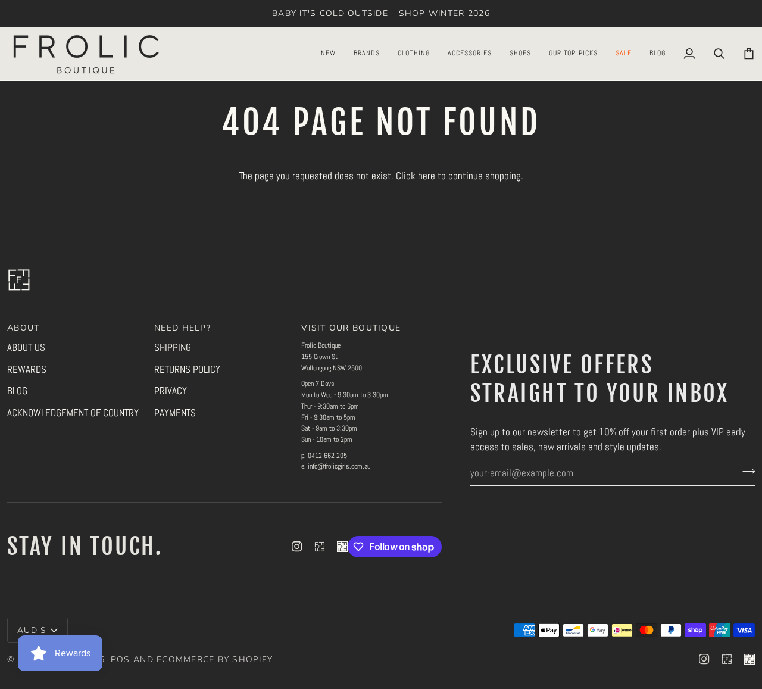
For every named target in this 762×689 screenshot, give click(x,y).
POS (120, 659)
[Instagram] (297, 546)
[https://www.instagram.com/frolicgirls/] (319, 546)
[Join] (745, 471)
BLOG (17, 390)
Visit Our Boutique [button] (351, 327)
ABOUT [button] (23, 327)
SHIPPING (172, 347)
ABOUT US (26, 347)
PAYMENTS (175, 412)
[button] (328, 53)
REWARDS (26, 369)
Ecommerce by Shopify (215, 659)
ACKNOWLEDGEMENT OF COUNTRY (73, 412)
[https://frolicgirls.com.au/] (342, 546)
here (426, 175)
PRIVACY (170, 390)
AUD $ (31, 630)
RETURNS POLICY (187, 369)
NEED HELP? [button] (182, 327)
